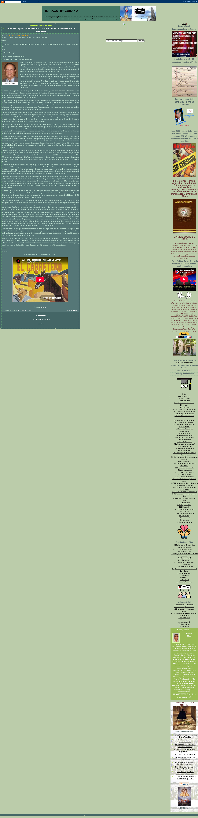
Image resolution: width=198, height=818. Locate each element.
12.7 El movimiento (184, 518)
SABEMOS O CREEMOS (184, 363)
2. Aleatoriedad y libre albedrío (184, 605)
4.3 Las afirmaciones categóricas (184, 549)
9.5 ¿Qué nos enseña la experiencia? (184, 569)
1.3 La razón (184, 405)
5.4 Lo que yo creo (184, 450)
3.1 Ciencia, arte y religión (184, 429)
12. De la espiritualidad (184, 573)
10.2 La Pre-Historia (184, 474)
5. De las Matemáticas (184, 442)
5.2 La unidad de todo (184, 446)
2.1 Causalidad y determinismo (184, 411)
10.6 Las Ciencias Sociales (184, 485)
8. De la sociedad (184, 618)
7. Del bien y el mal (184, 558)
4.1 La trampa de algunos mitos (184, 545)
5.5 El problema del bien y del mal (184, 453)
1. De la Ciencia (184, 398)
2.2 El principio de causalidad (184, 414)
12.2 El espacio (184, 507)
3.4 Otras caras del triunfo (184, 435)
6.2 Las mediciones (184, 461)
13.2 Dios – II (184, 580)
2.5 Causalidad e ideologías (184, 422)
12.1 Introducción (184, 503)
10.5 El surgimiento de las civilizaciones (184, 483)
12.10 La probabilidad (184, 505)
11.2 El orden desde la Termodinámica (184, 492)
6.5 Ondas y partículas (184, 470)
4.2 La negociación (184, 547)
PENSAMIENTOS (184, 396)
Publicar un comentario (42, 319)
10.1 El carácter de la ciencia (184, 472)
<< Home (41, 324)
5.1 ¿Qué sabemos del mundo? (184, 444)
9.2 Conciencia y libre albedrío (184, 562)
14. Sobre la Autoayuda (184, 582)
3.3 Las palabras (184, 433)
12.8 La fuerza (184, 520)
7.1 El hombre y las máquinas (184, 607)
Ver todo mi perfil (185, 697)
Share (184, 24)
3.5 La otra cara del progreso (184, 437)
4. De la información (184, 440)
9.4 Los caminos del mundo (184, 567)
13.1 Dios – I (184, 577)
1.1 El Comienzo (184, 401)
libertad (43, 307)
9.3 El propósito (184, 564)
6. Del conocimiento (184, 455)
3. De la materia (184, 427)
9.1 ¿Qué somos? (184, 560)
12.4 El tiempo (184, 511)
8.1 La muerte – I (184, 620)
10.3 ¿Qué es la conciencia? (184, 476)
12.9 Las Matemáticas (184, 522)
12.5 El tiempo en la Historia (184, 513)
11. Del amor (184, 571)
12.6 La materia (184, 516)
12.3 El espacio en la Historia (184, 509)
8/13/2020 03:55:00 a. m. (26, 310)
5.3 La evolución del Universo (184, 448)
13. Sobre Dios (184, 575)
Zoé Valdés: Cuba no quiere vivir (185, 754)
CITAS (184, 394)
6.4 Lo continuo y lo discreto (184, 468)
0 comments (73, 310)
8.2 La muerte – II (184, 622)
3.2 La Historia (184, 431)
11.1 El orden (184, 490)
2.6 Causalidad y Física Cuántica (184, 424)
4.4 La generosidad (184, 551)
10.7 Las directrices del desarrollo (184, 487)
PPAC (189, 636)
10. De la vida (184, 626)
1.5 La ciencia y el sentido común (184, 409)
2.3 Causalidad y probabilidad (184, 416)
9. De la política (184, 624)
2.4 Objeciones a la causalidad (184, 420)
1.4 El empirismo (184, 407)
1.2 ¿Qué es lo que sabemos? (184, 403)
